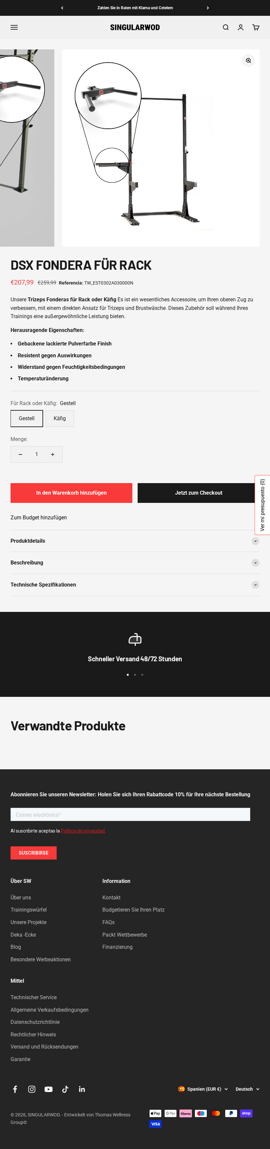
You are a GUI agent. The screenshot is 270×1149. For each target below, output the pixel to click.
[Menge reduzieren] (20, 454)
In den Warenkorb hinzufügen (71, 493)
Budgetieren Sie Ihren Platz (133, 910)
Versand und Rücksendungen (44, 1047)
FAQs (108, 922)
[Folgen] (208, 8)
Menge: (19, 439)
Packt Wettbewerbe (124, 935)
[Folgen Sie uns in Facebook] (15, 1089)
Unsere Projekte (28, 922)
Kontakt (111, 897)
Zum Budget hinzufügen (39, 517)
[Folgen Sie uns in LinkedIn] (82, 1089)
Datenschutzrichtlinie (35, 1022)
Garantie (20, 1059)
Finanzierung (117, 947)
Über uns (21, 897)
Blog (16, 947)
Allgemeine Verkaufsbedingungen (50, 1010)
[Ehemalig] (62, 8)
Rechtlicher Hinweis (33, 1034)
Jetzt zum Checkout (198, 493)
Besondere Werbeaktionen (41, 959)
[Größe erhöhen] (52, 454)
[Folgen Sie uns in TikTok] (65, 1089)
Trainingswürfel (29, 910)
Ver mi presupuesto (262, 505)
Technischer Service (34, 997)
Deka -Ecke (23, 935)
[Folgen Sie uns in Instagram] (31, 1089)
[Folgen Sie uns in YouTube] (48, 1089)
